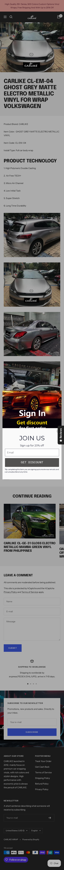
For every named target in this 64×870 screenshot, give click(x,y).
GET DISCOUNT (32, 462)
